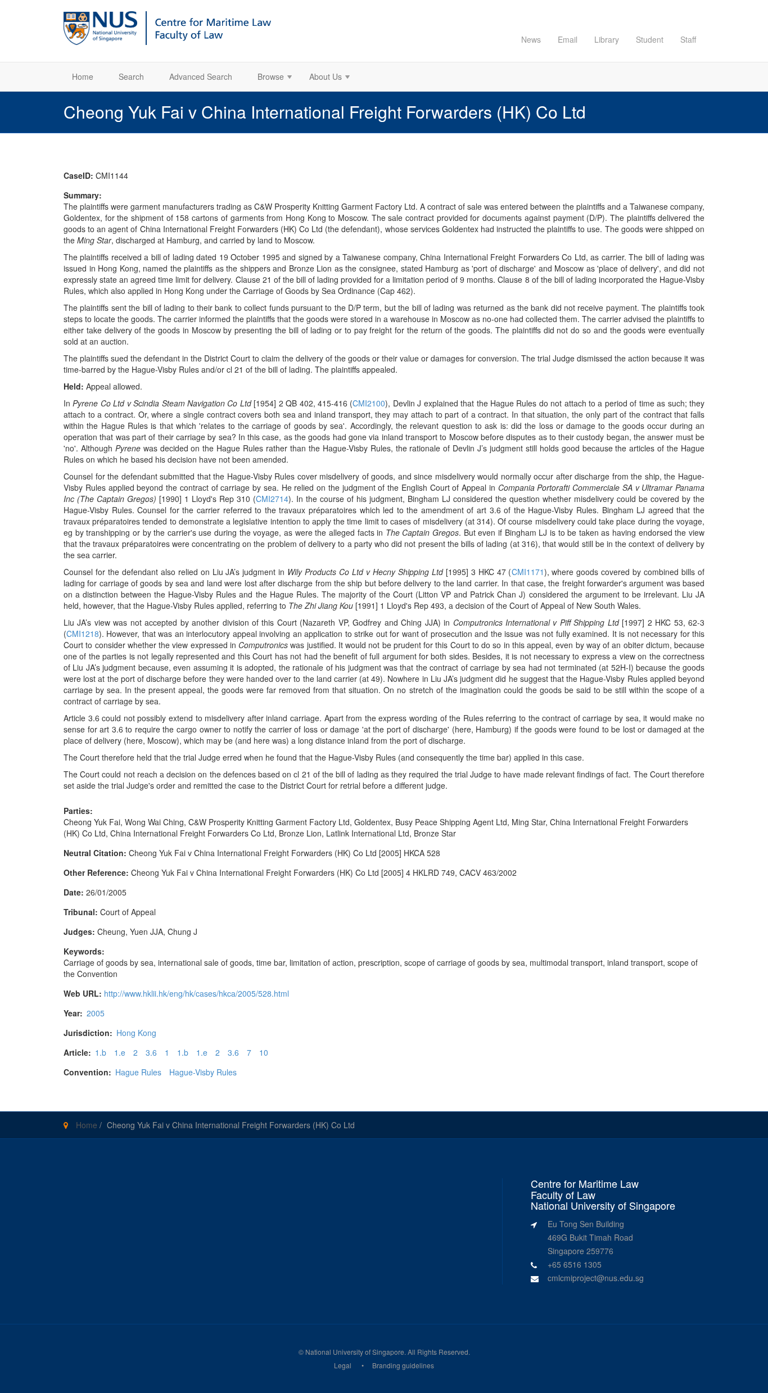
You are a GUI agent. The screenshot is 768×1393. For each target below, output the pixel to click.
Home (82, 76)
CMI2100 (369, 403)
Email (567, 39)
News (531, 39)
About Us (321, 78)
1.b (100, 1052)
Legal (342, 1365)
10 (263, 1052)
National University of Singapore (354, 1351)
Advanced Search (200, 76)
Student (649, 39)
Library (606, 39)
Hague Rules (138, 1072)
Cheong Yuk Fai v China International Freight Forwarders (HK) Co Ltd (231, 1124)
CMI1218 (82, 633)
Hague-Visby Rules (203, 1072)
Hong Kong (136, 1032)
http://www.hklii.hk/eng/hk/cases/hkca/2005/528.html (196, 993)
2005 (96, 1013)
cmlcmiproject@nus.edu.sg (596, 1277)
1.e (119, 1052)
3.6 (151, 1052)
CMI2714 (272, 498)
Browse (266, 78)
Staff (688, 39)
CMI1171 (528, 571)
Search (131, 76)
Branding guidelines (403, 1365)
